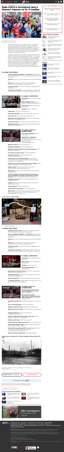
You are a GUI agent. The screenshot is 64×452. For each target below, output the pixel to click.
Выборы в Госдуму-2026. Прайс (17, 425)
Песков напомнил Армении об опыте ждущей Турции (54, 73)
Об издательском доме (15, 422)
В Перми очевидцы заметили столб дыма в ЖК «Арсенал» (52, 29)
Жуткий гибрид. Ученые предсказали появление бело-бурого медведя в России (55, 45)
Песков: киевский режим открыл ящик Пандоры (53, 64)
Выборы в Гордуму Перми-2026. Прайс (53, 425)
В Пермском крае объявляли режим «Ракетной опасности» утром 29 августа (52, 9)
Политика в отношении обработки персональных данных (20, 438)
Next (39, 209)
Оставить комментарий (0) (32, 374)
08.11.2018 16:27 (4, 5)
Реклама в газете (39, 422)
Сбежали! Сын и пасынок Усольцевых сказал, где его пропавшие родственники (55, 41)
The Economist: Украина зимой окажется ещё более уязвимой (53, 68)
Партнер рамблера (21, 447)
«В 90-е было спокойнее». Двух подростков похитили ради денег (54, 53)
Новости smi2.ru (6, 418)
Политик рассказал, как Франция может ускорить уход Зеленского (53, 81)
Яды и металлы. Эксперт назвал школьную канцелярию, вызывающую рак (54, 37)
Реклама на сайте (31, 422)
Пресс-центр (23, 422)
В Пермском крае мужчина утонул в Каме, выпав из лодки (52, 24)
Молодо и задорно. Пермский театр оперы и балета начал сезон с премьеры (33, 398)
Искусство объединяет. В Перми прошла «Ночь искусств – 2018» (13, 398)
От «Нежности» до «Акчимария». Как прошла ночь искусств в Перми (33, 394)
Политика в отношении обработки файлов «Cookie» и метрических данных (23, 439)
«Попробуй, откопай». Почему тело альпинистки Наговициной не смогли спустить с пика (54, 49)
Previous (4, 209)
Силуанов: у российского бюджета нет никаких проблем (54, 77)
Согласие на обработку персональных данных (18, 437)
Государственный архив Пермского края (10, 369)
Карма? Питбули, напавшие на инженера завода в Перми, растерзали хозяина (52, 19)
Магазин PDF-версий (48, 422)
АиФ (27, 38)
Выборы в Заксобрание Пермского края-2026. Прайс (34, 425)
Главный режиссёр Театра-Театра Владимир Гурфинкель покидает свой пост (13, 394)
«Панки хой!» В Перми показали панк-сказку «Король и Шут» (52, 14)
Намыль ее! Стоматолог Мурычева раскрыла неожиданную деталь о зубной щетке (54, 57)
